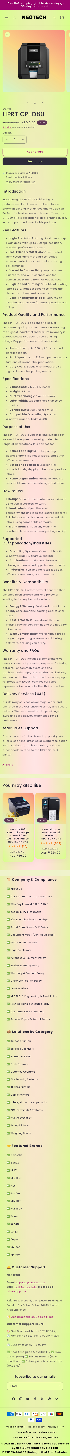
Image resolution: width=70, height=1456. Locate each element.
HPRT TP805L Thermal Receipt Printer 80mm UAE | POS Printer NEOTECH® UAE (18, 835)
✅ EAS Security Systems (22, 1079)
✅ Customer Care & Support (25, 1011)
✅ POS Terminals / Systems (25, 1110)
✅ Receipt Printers (19, 1125)
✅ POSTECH (14, 1208)
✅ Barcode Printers (19, 1041)
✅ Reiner (13, 1216)
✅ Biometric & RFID (19, 1056)
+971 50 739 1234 (25, 1287)
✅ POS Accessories (19, 1117)
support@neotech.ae (30, 1282)
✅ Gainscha (15, 1155)
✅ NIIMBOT (14, 1201)
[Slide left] (27, 103)
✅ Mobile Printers (18, 1094)
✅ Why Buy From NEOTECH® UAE (27, 904)
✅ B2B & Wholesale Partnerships (27, 919)
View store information (21, 182)
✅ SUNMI (12, 1231)
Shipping (7, 127)
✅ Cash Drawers (17, 1064)
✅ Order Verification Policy (24, 980)
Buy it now (35, 161)
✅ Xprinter (14, 1254)
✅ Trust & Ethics (17, 988)
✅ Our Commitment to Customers (29, 896)
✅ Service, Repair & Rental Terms (28, 1019)
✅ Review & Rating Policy (23, 965)
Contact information (27, 1437)
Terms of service (26, 1432)
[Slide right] (42, 103)
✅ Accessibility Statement (24, 912)
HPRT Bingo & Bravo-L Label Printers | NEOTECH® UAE (51, 834)
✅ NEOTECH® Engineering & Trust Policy (32, 996)
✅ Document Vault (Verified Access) (31, 935)
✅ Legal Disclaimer (19, 950)
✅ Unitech (13, 1247)
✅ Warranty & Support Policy (25, 973)
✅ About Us (14, 889)
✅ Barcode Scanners (20, 1049)
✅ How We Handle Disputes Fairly (28, 1004)
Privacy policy (56, 1426)
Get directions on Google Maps (32, 1317)
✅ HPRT (12, 1170)
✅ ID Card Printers (18, 1087)
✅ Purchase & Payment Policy (26, 958)
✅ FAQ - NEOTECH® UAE (22, 942)
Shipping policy (48, 1432)
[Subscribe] (59, 1386)
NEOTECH (20, 1426)
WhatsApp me (16, 1291)
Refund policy (36, 1426)
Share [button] (9, 764)
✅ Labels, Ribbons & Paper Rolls (27, 1102)
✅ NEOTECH (14, 1178)
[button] (7, 17)
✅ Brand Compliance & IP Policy (27, 927)
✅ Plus (11, 1185)
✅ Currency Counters (21, 1071)
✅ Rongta (13, 1224)
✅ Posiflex (13, 1193)
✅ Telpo (12, 1239)
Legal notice (50, 1437)
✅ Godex (13, 1162)
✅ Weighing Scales (19, 1133)
